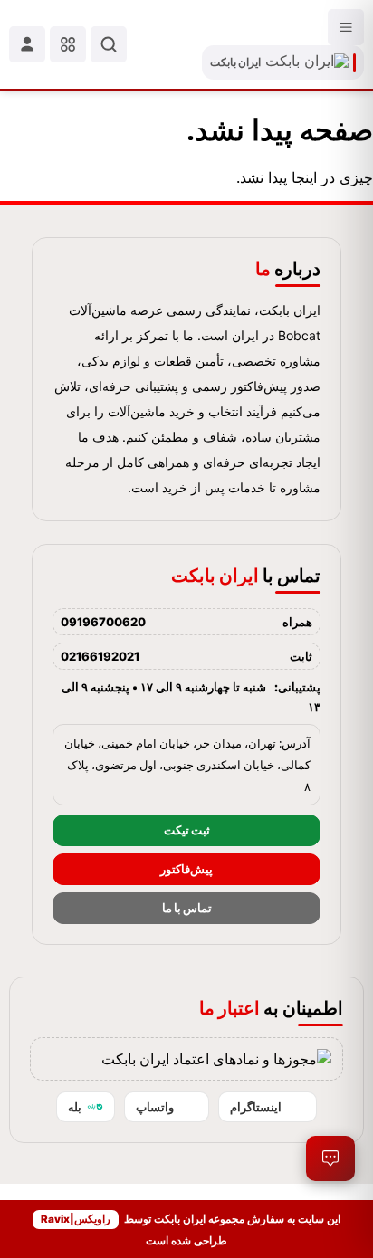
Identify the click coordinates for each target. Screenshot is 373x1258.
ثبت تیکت (187, 830)
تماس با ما (187, 908)
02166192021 (100, 656)
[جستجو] (109, 44)
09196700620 (103, 622)
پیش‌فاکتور (186, 869)
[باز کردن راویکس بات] (330, 1158)
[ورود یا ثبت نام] (27, 44)
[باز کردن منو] (346, 27)
